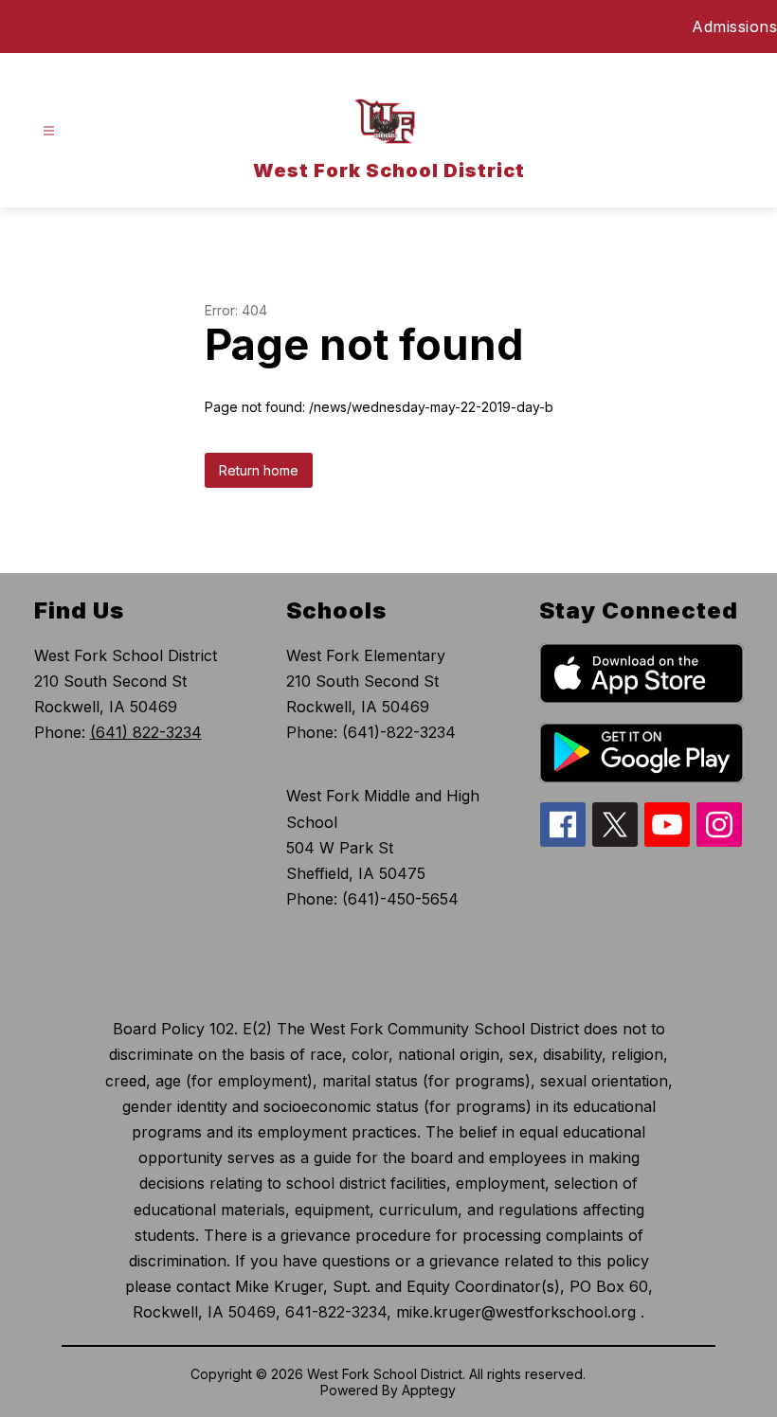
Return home (258, 470)
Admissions (734, 26)
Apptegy (429, 1390)
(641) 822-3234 (146, 732)
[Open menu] (49, 131)
